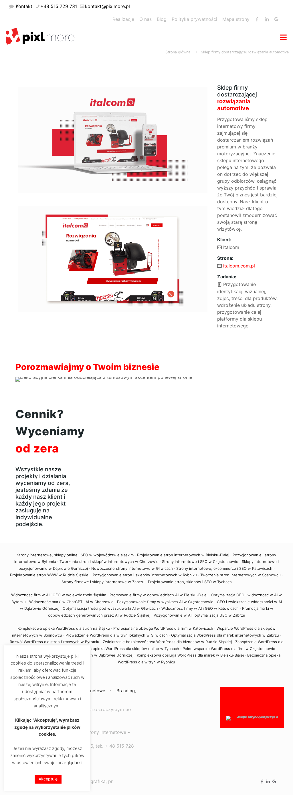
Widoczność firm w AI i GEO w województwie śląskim (58, 595)
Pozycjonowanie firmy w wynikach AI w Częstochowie (165, 601)
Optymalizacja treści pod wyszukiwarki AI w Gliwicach (110, 608)
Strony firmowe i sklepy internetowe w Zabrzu (103, 581)
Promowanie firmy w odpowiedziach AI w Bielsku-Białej (158, 595)
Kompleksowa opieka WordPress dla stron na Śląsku (63, 628)
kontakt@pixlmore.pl (107, 6)
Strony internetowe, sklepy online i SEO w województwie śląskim (75, 555)
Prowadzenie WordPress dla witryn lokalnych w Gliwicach (117, 635)
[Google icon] (274, 781)
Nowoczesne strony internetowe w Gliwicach (132, 568)
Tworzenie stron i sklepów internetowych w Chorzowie (109, 561)
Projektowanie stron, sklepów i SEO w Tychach (190, 581)
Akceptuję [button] (48, 778)
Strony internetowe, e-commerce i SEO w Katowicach (224, 568)
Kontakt (24, 6)
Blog (162, 19)
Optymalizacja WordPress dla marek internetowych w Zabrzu (225, 635)
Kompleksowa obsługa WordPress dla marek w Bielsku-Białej (190, 655)
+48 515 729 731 (58, 6)
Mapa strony (236, 19)
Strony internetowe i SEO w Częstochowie (200, 561)
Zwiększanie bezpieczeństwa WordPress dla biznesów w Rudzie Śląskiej (167, 641)
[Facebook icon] (262, 781)
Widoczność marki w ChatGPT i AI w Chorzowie (71, 601)
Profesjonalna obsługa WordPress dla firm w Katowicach (163, 628)
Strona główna (177, 52)
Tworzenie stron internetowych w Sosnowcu (240, 575)
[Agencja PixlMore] (40, 36)
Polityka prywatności (194, 19)
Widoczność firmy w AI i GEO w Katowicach (200, 608)
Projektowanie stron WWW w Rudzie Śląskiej (49, 575)
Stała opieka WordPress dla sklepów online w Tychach (131, 648)
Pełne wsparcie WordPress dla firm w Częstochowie (229, 648)
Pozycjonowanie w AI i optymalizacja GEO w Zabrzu (199, 615)
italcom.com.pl (239, 266)
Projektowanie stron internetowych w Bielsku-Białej (183, 555)
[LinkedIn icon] (268, 781)
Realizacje (123, 19)
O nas (145, 19)
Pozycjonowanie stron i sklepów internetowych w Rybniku (145, 575)
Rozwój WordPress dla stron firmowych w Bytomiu (54, 641)
